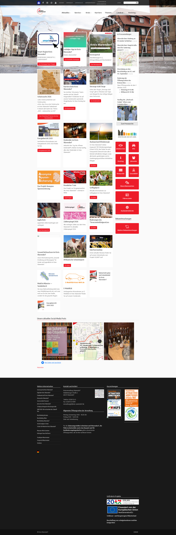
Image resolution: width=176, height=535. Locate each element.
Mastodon (40, 367)
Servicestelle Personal (43, 401)
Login (119, 2)
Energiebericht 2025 (45, 138)
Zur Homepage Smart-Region (47, 64)
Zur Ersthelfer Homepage (72, 59)
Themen (108, 13)
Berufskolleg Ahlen (42, 418)
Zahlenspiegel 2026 (71, 221)
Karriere (98, 13)
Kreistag (132, 13)
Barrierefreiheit (90, 2)
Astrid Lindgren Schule (43, 423)
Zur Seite (93, 165)
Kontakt (61, 2)
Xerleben (39, 443)
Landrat (120, 13)
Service (78, 13)
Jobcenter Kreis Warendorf (44, 404)
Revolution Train (70, 185)
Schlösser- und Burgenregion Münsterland (121, 516)
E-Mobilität (68, 288)
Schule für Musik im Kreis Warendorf (46, 426)
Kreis (88, 13)
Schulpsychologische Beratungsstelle (46, 406)
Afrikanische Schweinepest (74, 260)
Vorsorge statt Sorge (97, 86)
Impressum (69, 2)
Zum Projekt (68, 198)
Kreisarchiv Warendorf (43, 398)
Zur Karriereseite (69, 108)
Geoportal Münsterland (43, 440)
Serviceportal (95, 55)
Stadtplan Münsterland (43, 437)
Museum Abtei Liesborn (43, 430)
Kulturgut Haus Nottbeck (43, 433)
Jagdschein (41, 220)
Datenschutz (79, 2)
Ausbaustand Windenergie (100, 142)
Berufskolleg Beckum (42, 415)
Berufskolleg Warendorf (43, 421)
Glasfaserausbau (96, 250)
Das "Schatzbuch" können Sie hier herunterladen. (48, 117)
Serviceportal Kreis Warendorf (45, 390)
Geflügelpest (94, 188)
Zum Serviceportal (96, 64)
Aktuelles (65, 13)
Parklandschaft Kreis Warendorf (45, 395)
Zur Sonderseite (95, 101)
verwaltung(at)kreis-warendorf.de (73, 404)
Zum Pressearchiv (127, 124)
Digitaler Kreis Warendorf (43, 392)
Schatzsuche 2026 (44, 97)
